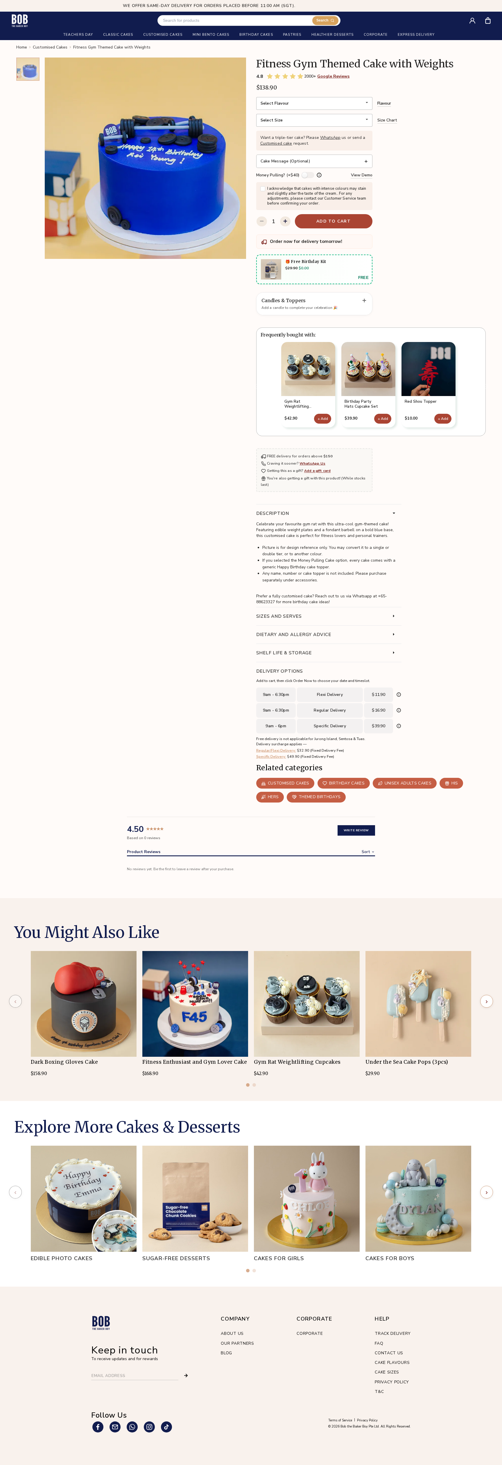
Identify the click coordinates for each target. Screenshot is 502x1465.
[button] (308, 384)
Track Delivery (393, 1333)
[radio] (270, 76)
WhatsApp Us (312, 463)
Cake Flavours (392, 1362)
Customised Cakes (50, 47)
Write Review (356, 830)
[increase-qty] (285, 221)
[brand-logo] (19, 20)
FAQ (379, 1343)
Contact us (389, 1353)
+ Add (323, 418)
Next (486, 387)
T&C (379, 1391)
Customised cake (276, 143)
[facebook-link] (97, 1426)
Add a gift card (317, 470)
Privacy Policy (392, 1382)
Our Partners (237, 1343)
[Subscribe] (185, 1375)
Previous (256, 387)
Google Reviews (333, 76)
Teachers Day (78, 35)
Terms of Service (340, 1420)
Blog (226, 1353)
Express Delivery (416, 35)
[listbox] (314, 103)
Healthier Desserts (332, 35)
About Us (232, 1333)
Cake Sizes (387, 1372)
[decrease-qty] (262, 221)
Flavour (384, 103)
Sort (366, 852)
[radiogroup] (285, 76)
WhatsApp (330, 137)
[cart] (492, 18)
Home (21, 47)
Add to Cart (333, 221)
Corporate (310, 1333)
